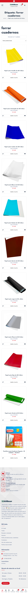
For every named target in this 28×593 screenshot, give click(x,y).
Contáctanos (5, 583)
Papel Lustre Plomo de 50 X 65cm (14, 337)
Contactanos (4, 540)
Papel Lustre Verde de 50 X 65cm (14, 413)
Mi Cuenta (4, 528)
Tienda (3, 530)
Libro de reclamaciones (7, 542)
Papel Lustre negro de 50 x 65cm (14, 299)
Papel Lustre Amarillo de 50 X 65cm (16, 18)
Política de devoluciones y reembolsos (10, 537)
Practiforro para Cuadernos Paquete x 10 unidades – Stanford (14, 452)
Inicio (4, 18)
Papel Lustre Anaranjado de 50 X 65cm (14, 108)
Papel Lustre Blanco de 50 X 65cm (14, 185)
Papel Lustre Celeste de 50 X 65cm (14, 223)
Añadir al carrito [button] (14, 77)
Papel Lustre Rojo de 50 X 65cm (14, 375)
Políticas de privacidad (7, 544)
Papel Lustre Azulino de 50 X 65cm (14, 146)
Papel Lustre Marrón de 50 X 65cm (14, 261)
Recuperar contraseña (6, 533)
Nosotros (4, 535)
